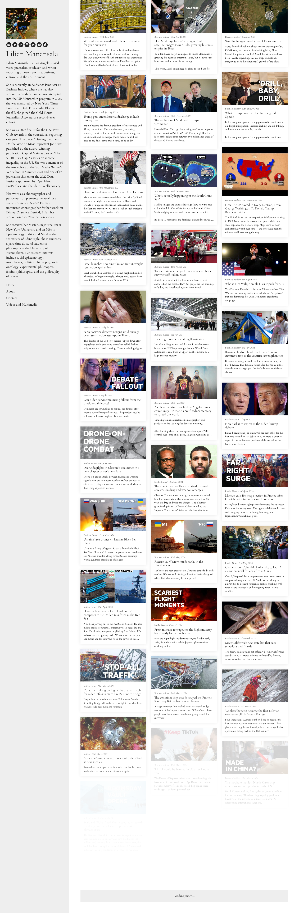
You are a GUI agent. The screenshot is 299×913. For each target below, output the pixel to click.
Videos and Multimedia (21, 304)
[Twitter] (14, 45)
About (10, 291)
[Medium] (33, 45)
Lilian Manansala (32, 54)
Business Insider (16, 89)
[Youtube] (39, 45)
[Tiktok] (45, 45)
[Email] (8, 45)
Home (10, 285)
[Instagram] (27, 45)
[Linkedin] (21, 45)
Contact (11, 298)
